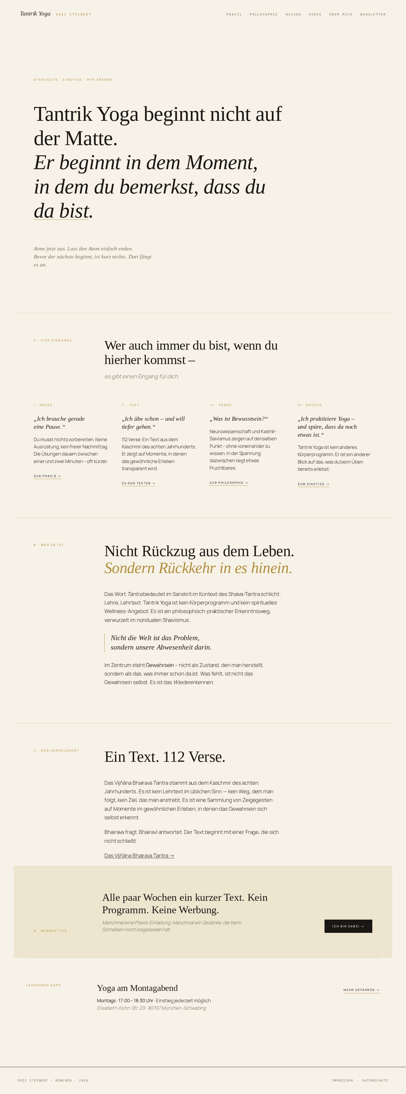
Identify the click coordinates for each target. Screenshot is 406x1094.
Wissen (293, 14)
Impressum (342, 1080)
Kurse (315, 14)
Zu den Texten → (139, 483)
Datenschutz (375, 1080)
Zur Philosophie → (229, 483)
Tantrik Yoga (56, 13)
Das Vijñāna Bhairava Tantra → (139, 855)
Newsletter (373, 14)
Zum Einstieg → (314, 484)
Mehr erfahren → (362, 990)
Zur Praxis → (48, 476)
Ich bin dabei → (348, 926)
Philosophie (264, 14)
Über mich (341, 14)
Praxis (234, 14)
